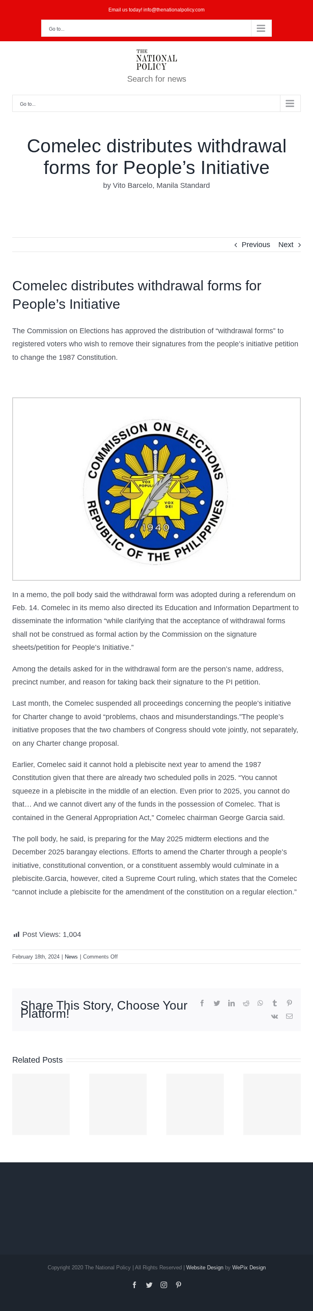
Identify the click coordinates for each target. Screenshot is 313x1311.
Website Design (204, 1267)
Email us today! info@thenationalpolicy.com (156, 10)
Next (285, 245)
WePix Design (249, 1267)
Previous (256, 245)
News (71, 957)
